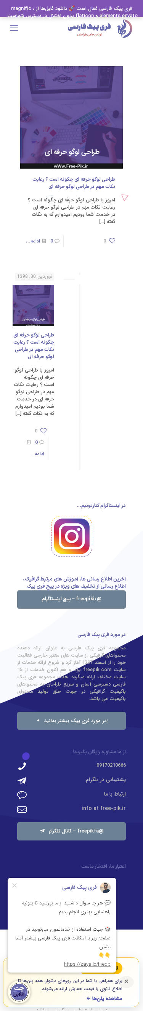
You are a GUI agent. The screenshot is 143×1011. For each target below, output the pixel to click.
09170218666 (111, 765)
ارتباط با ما (115, 794)
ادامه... (33, 241)
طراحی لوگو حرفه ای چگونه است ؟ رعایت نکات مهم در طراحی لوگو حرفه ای (73, 183)
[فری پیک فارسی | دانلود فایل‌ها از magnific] (100, 28)
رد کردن (57, 23)
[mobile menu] (14, 28)
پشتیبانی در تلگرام (106, 779)
